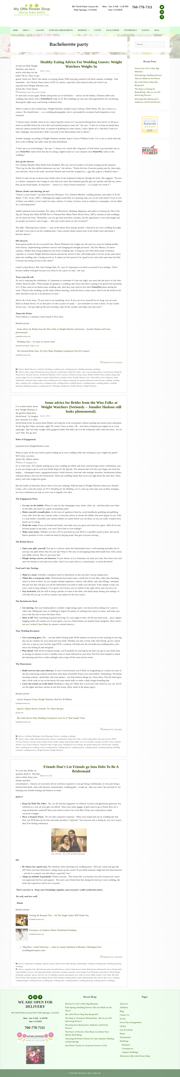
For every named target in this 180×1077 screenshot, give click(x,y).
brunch (30, 972)
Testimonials (130, 30)
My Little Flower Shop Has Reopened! (81, 1014)
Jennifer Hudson (79, 377)
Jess (88, 377)
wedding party (100, 964)
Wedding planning (85, 369)
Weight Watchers (90, 386)
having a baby (81, 375)
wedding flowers (76, 383)
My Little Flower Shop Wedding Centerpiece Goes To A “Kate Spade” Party (51, 718)
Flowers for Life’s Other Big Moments (81, 1004)
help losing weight (72, 742)
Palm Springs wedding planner (65, 978)
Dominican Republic (48, 375)
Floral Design (115, 972)
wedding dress (37, 383)
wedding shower (45, 386)
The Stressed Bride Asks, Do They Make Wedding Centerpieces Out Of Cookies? (53, 351)
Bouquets (126, 1045)
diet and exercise (32, 375)
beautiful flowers (58, 969)
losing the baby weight (34, 380)
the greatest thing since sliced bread (90, 380)
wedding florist (63, 383)
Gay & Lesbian (112, 30)
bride (79, 372)
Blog (157, 30)
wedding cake (59, 369)
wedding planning (105, 747)
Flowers (57, 736)
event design (81, 972)
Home (15, 30)
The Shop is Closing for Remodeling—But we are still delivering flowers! (147, 92)
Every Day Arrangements (61, 30)
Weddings (82, 30)
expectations (104, 972)
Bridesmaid (91, 969)
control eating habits (94, 372)
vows (110, 978)
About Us (124, 1004)
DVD (59, 375)
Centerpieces (127, 1048)
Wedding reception (30, 386)
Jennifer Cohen (66, 377)
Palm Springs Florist (45, 978)
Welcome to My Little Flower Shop (135, 1056)
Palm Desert (60, 964)
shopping (72, 380)
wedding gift (47, 980)
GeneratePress (106, 1073)
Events (97, 30)
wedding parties (89, 383)
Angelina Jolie (30, 969)
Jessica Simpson (106, 377)
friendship (19, 975)
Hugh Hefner (54, 377)
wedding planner (102, 383)
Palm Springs (71, 964)
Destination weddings (33, 964)
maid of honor (84, 975)
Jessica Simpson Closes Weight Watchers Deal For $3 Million (44, 699)
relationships (82, 964)
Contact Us (124, 1015)
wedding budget (22, 980)
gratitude (27, 975)
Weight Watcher (77, 386)
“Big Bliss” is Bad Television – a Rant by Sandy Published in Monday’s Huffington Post (61, 947)
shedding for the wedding (58, 380)
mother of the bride (103, 975)
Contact (146, 30)
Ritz (95, 978)
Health (90, 375)
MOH (93, 975)
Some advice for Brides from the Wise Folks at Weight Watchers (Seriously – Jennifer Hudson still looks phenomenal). (63, 331)
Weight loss (65, 386)
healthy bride (99, 375)
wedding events (50, 383)
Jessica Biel (94, 377)
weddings (96, 369)
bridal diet (72, 372)
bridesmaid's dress (104, 969)
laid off (41, 975)
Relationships (88, 978)
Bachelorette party (42, 372)
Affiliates (124, 1007)
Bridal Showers (30, 369)
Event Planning (47, 736)
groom (34, 975)
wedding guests (71, 369)
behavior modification (58, 372)
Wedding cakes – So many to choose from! (36, 341)
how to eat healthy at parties (37, 377)
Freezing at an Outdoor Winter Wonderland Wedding (52, 930)
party (45, 380)
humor (52, 964)
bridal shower (76, 969)
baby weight (29, 372)
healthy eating (110, 375)
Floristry (72, 375)
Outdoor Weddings (130, 1052)
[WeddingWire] (150, 119)
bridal (67, 969)
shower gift (102, 978)
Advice (21, 369)
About (26, 30)
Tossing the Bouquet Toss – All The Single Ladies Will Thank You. (59, 915)
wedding (108, 380)
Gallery (40, 30)
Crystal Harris (108, 372)
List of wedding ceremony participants (59, 975)
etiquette (45, 964)
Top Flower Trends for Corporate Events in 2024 (86, 1045)
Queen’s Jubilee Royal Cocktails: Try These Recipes (40, 708)
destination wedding (59, 972)
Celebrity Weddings (45, 369)
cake (83, 372)
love (76, 975)
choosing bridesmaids (42, 972)
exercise (65, 375)
